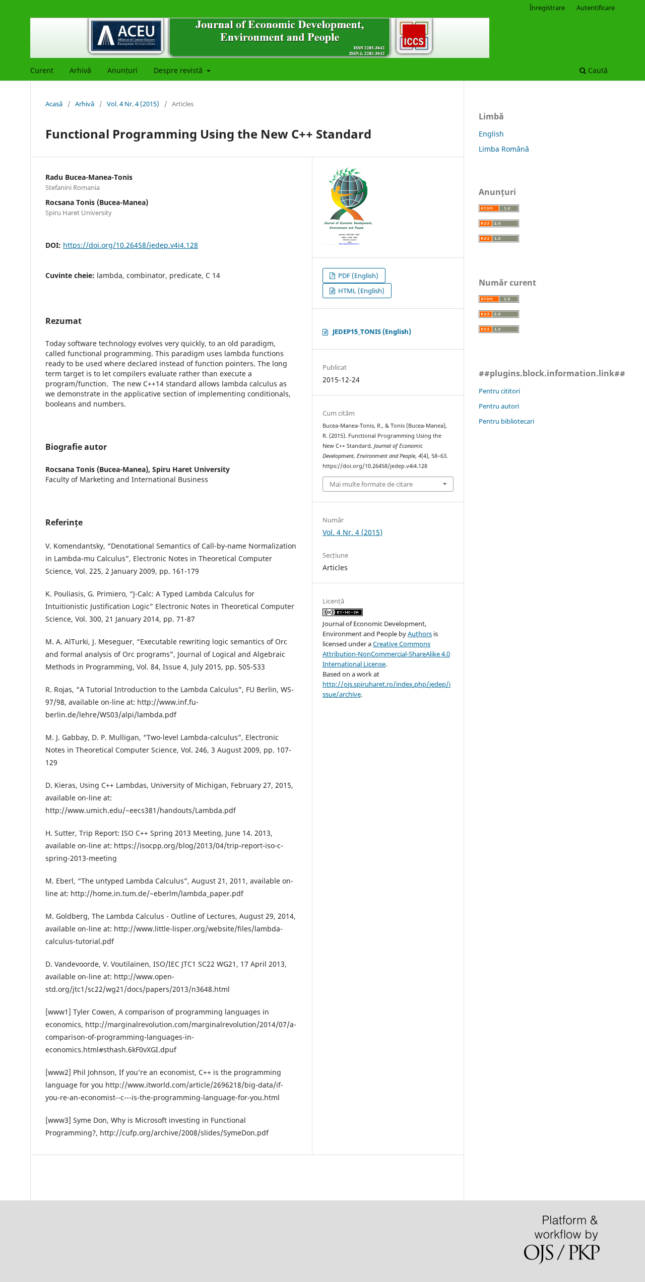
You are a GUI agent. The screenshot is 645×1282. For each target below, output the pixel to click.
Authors (420, 633)
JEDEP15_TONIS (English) (372, 331)
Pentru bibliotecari (506, 421)
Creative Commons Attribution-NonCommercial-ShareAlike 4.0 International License (386, 653)
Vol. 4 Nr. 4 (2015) (133, 103)
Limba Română (504, 149)
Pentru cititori (499, 390)
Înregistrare (547, 7)
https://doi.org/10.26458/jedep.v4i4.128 (130, 245)
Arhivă (80, 70)
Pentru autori (499, 406)
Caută (597, 70)
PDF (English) (357, 275)
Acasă (53, 103)
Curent (41, 70)
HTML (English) (360, 290)
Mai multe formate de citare (371, 484)
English (491, 134)
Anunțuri (122, 70)
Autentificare (595, 7)
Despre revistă (179, 70)
